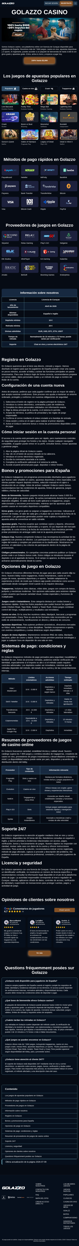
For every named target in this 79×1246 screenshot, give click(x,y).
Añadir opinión (64, 910)
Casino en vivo (28, 88)
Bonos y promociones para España (19, 1121)
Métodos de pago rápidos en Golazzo (20, 1101)
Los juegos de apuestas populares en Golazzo (24, 1096)
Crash (47, 88)
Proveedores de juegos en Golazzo (19, 1106)
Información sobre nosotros (16, 1111)
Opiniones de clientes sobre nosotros (20, 1151)
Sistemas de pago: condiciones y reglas (21, 1131)
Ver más (39, 953)
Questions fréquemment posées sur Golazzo (23, 1156)
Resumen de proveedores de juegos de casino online (27, 1136)
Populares (9, 88)
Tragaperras (67, 88)
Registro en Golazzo (13, 1116)
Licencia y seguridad (13, 1146)
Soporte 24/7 (10, 1141)
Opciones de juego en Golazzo (17, 1126)
